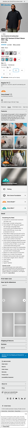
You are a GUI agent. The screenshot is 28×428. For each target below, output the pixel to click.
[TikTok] (24, 398)
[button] (9, 82)
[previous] (3, 300)
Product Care (5, 374)
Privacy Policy (17, 411)
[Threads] (10, 398)
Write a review (16, 45)
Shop (3, 388)
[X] (19, 398)
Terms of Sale (11, 411)
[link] (14, 300)
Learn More (11, 273)
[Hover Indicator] (11, 133)
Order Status (5, 369)
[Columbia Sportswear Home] (6, 5)
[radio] (3, 53)
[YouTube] (16, 398)
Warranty (4, 372)
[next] (24, 300)
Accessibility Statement (7, 377)
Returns (4, 366)
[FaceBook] (13, 398)
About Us (4, 384)
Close (26, 413)
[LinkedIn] (22, 398)
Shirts (4, 34)
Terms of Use (4, 411)
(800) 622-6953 (7, 361)
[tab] (3, 67)
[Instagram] (7, 398)
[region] (14, 17)
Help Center (5, 364)
